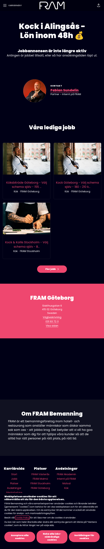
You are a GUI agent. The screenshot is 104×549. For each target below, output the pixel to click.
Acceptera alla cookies (20, 537)
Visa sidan (52, 325)
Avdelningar (14, 488)
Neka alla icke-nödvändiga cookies (52, 536)
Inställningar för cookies (84, 537)
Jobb (14, 478)
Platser (14, 483)
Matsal (66, 483)
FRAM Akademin (66, 474)
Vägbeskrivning (52, 317)
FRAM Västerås (40, 474)
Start (14, 474)
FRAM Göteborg (40, 488)
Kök (66, 488)
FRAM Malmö (40, 478)
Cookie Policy (22, 517)
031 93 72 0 (52, 321)
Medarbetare (14, 492)
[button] (98, 5)
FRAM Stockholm (40, 483)
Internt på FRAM (66, 478)
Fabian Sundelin (65, 90)
